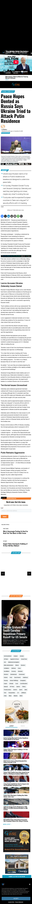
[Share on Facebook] (2, 216)
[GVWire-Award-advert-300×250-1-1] (16, 851)
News (5, 818)
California (6, 805)
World (4, 79)
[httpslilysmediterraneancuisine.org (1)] (16, 723)
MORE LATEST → (7, 824)
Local (4, 576)
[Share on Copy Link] (21, 216)
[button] (29, 884)
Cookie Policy (11, 902)
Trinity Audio (15, 210)
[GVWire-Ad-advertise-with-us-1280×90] (16, 164)
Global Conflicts (8, 91)
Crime (5, 747)
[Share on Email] (15, 216)
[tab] (11, 726)
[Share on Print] (11, 216)
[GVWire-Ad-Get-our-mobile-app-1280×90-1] (16, 256)
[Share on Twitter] (5, 216)
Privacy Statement (19, 902)
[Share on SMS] (18, 216)
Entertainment (7, 759)
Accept (16, 898)
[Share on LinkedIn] (8, 216)
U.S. (4, 624)
